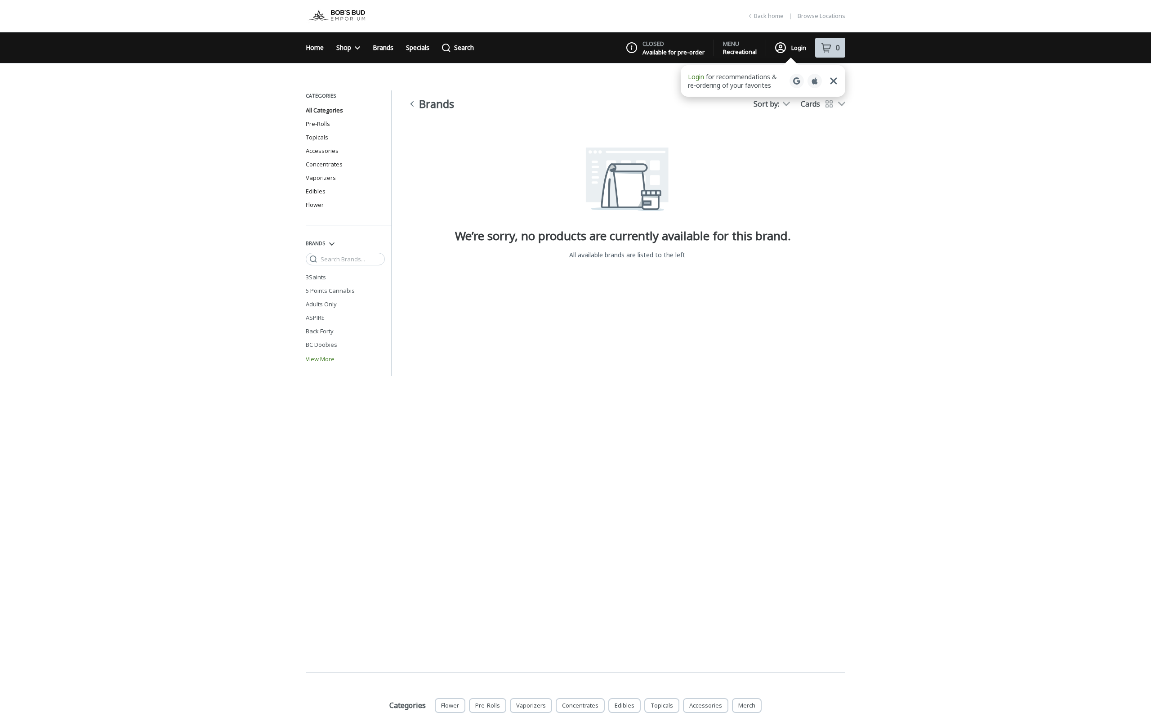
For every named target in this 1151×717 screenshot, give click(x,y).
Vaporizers (321, 178)
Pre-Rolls (318, 124)
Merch (746, 705)
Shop (343, 47)
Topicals (317, 137)
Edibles (316, 191)
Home (315, 47)
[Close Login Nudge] (833, 80)
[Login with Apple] (814, 81)
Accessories (322, 151)
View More (320, 359)
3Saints (316, 277)
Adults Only (321, 304)
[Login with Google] (797, 81)
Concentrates (324, 164)
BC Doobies (321, 345)
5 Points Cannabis (330, 291)
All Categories (324, 110)
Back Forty (320, 331)
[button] (763, 81)
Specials (417, 47)
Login (798, 48)
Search (464, 47)
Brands (383, 47)
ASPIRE (315, 318)
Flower (315, 205)
